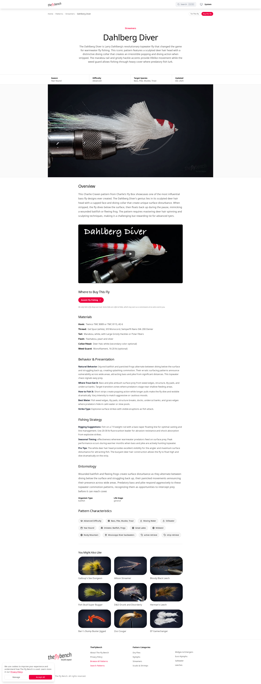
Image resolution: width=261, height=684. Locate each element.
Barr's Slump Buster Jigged (92, 631)
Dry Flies (136, 652)
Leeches (178, 665)
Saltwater (179, 660)
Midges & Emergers (184, 652)
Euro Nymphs (181, 656)
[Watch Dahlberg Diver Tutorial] (130, 254)
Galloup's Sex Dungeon (90, 578)
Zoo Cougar (120, 631)
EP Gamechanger (159, 631)
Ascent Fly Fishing (89, 300)
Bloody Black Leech (160, 578)
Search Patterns (97, 665)
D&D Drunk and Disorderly (128, 604)
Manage (16, 677)
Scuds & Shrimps (140, 665)
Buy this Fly (207, 14)
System (208, 4)
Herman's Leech (158, 604)
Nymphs (136, 657)
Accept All (40, 677)
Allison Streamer (122, 578)
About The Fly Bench (99, 652)
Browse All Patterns (99, 661)
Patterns (59, 13)
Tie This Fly (194, 14)
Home (50, 13)
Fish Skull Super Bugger (90, 604)
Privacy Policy (96, 657)
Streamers (70, 13)
